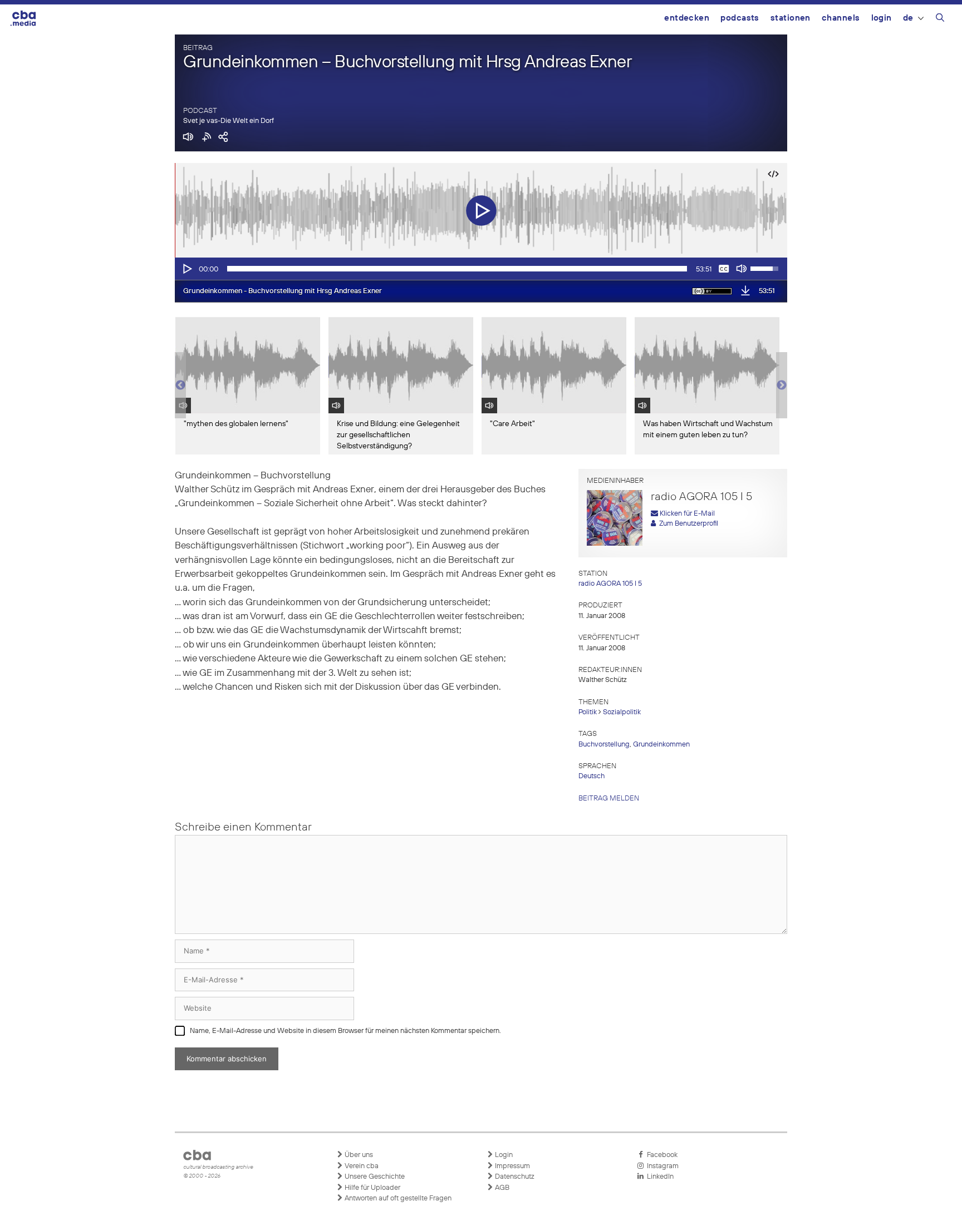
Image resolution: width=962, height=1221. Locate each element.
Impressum (511, 1166)
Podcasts (739, 18)
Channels (841, 18)
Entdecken (686, 18)
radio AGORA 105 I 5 (610, 583)
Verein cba (361, 1166)
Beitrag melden (608, 798)
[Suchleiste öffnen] (940, 19)
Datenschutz (513, 1176)
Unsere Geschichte (374, 1176)
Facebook (661, 1155)
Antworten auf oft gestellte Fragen (397, 1198)
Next (781, 385)
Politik (587, 712)
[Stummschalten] (741, 268)
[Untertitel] (723, 268)
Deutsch (591, 776)
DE (908, 18)
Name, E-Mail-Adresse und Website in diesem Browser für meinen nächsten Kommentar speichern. (345, 1031)
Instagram (661, 1166)
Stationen (790, 18)
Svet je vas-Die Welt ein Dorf (228, 121)
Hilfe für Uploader (371, 1188)
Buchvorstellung (604, 744)
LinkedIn (659, 1176)
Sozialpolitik (622, 712)
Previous (180, 385)
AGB (501, 1188)
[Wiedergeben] (186, 268)
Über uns (358, 1155)
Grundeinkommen (661, 744)
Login (881, 18)
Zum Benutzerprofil (687, 523)
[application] (481, 269)
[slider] (457, 268)
